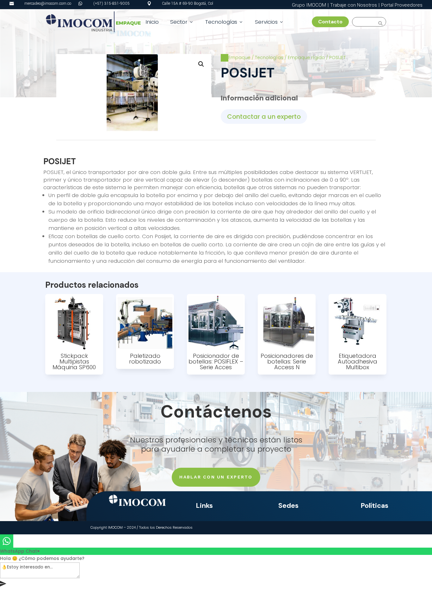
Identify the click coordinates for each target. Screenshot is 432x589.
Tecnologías (224, 22)
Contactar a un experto (264, 116)
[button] (201, 64)
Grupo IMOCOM (309, 5)
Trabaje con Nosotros (353, 5)
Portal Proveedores (402, 5)
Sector (182, 22)
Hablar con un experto (215, 476)
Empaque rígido (306, 57)
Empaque (239, 57)
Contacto (333, 21)
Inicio (152, 22)
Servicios (269, 22)
